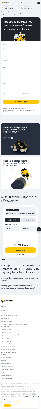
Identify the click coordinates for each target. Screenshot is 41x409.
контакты (4, 355)
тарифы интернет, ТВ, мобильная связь (14, 335)
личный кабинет (6, 375)
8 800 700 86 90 (28, 8)
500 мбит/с (28, 220)
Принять (7, 405)
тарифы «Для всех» (7, 338)
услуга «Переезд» (7, 357)
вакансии (4, 360)
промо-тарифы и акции (9, 353)
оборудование (6, 363)
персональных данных (27, 106)
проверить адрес (21, 102)
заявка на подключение (9, 315)
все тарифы (5, 326)
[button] (3, 259)
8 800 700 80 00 (9, 8)
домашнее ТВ (5, 344)
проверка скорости (7, 366)
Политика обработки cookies (18, 402)
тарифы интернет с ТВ (8, 332)
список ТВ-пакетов (7, 369)
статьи (3, 372)
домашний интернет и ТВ (9, 350)
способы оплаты (6, 378)
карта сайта (5, 318)
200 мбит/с (12, 220)
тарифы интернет (7, 329)
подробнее (20, 254)
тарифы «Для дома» (8, 341)
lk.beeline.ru (4, 384)
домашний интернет (8, 347)
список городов (6, 321)
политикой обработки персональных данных (14, 108)
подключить (20, 250)
